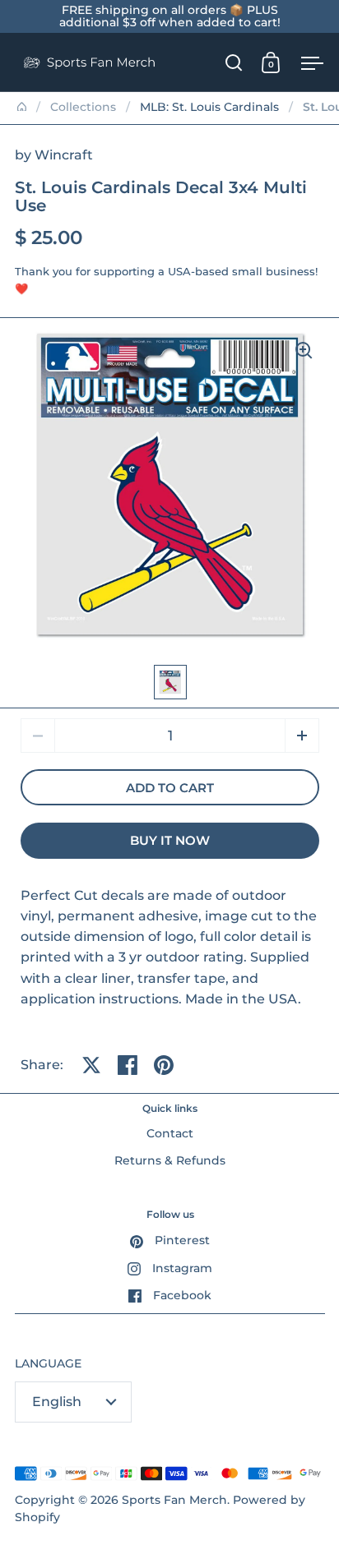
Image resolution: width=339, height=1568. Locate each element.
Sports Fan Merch (174, 1499)
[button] (302, 735)
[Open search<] (234, 62)
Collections (83, 106)
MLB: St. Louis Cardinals (209, 106)
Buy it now (170, 840)
